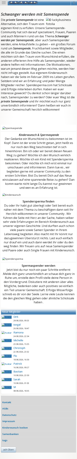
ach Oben (8, 449)
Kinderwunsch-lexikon (15, 427)
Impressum (8, 421)
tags (4, 440)
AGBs (5, 408)
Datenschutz (9, 415)
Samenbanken (10, 434)
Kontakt (6, 402)
